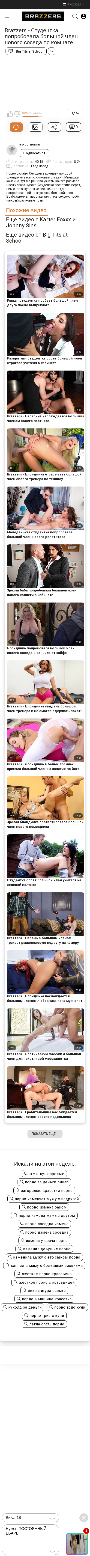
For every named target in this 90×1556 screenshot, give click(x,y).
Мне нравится (10, 114)
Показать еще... (45, 1134)
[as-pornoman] (11, 150)
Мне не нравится (17, 114)
